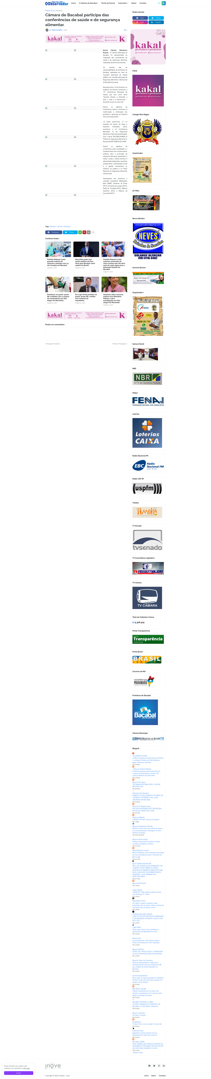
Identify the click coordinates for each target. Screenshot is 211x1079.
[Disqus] (86, 372)
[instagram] (159, 1066)
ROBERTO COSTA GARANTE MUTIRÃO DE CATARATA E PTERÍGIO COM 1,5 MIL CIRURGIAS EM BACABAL (147, 798)
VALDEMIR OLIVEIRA (139, 756)
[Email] (89, 232)
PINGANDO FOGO (138, 901)
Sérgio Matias (137, 890)
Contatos (162, 1076)
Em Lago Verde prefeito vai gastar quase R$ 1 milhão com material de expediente (86, 298)
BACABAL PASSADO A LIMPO (143, 1002)
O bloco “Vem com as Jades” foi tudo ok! (147, 1024)
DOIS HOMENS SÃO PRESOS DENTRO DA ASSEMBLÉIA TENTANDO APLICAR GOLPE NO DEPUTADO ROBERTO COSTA (147, 1046)
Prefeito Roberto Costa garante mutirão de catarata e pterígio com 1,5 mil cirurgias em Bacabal (57, 262)
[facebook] (149, 1066)
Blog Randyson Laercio (140, 850)
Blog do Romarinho (139, 883)
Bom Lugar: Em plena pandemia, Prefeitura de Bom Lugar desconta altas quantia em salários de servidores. (148, 980)
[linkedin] (164, 1066)
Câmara (59, 226)
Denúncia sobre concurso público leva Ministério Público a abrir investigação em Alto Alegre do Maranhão (113, 298)
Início (146, 1076)
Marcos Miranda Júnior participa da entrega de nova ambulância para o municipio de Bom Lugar (148, 855)
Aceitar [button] (18, 1073)
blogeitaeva (136, 1022)
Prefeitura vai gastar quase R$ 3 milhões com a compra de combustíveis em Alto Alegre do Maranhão (58, 298)
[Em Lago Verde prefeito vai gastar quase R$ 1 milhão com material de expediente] (86, 284)
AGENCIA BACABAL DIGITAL (142, 914)
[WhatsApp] (80, 232)
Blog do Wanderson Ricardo (142, 826)
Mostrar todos (138, 1052)
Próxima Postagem (119, 344)
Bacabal (59, 10)
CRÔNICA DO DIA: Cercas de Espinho (145, 819)
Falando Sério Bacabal (140, 793)
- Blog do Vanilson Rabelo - (142, 769)
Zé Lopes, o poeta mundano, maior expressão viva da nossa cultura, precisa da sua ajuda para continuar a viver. (148, 905)
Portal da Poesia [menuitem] (108, 3)
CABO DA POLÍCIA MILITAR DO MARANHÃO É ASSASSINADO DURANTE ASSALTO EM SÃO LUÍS (148, 918)
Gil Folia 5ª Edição (139, 1015)
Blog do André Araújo (140, 839)
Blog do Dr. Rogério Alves (141, 806)
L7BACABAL (136, 927)
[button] (159, 3)
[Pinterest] (84, 232)
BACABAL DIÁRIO (138, 1042)
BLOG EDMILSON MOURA (141, 864)
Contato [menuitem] (142, 3)
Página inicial (50, 10)
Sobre (153, 1076)
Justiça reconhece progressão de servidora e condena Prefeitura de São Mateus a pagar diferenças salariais (147, 760)
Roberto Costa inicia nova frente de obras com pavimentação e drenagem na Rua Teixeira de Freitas (147, 831)
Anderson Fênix (137, 1031)
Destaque (66, 226)
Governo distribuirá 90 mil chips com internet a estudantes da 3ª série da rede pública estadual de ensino (147, 993)
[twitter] (154, 1066)
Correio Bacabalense (139, 976)
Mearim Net (136, 938)
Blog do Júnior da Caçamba (142, 960)
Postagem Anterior (53, 344)
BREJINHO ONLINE (139, 989)
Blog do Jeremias (138, 1013)
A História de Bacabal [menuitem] (88, 3)
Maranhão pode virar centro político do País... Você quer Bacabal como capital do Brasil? (85, 262)
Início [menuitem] (73, 3)
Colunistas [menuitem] (122, 3)
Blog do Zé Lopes (138, 782)
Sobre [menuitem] (133, 3)
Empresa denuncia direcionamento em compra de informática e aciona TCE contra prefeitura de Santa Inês (146, 773)
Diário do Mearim (138, 817)
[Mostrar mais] (93, 232)
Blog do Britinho (138, 949)
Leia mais (26, 1068)
